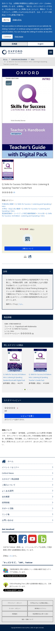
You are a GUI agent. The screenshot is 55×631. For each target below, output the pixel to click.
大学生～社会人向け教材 (11, 209)
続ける (6, 20)
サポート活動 (7, 508)
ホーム (5, 59)
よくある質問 (7, 490)
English (40, 44)
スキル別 (40, 213)
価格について (7, 430)
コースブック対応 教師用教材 (25, 213)
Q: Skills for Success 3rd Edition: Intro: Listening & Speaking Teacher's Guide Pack (40, 377)
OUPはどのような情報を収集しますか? (41, 603)
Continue (7, 36)
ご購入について (27, 248)
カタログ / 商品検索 (10, 479)
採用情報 (6, 502)
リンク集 (6, 514)
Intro (32, 59)
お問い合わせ (7, 520)
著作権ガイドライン (40, 608)
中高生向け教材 (8, 204)
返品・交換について (27, 619)
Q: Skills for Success (23, 204)
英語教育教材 (7, 213)
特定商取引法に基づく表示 (40, 614)
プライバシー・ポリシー (15, 603)
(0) (14, 192)
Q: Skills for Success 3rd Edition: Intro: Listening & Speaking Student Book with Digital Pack (14, 377)
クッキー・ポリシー (14, 608)
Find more (19, 36)
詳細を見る (17, 20)
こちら (20, 304)
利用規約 (14, 614)
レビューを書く (27, 416)
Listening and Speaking (19, 59)
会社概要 (6, 496)
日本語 (14, 44)
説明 (5, 271)
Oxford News (8, 473)
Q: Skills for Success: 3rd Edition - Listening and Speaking (27, 214)
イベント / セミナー (10, 467)
